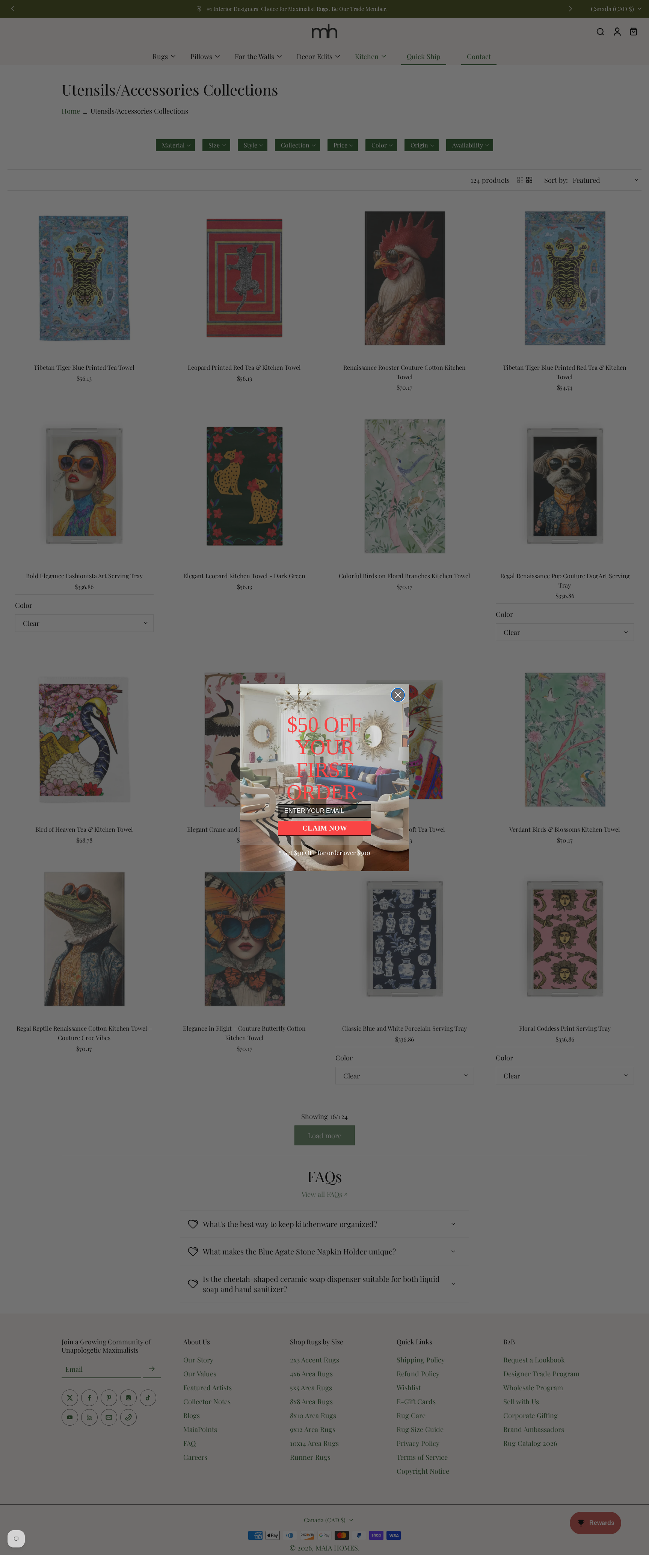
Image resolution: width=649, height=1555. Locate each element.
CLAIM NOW (324, 828)
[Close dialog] (397, 695)
